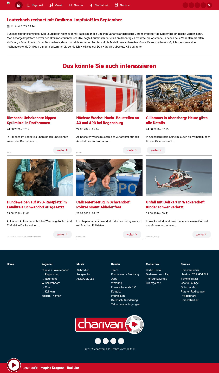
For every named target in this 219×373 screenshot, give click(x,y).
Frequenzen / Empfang (125, 274)
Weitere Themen (51, 295)
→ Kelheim (48, 291)
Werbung (116, 283)
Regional (47, 264)
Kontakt (116, 291)
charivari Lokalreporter (55, 270)
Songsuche (83, 274)
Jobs (114, 278)
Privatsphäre (188, 295)
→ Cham (47, 287)
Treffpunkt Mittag (156, 278)
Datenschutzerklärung (124, 300)
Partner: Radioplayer (193, 291)
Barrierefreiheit (189, 300)
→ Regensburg (50, 274)
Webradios (82, 270)
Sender (115, 264)
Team (114, 270)
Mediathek (152, 264)
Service (185, 264)
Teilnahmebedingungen (125, 304)
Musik (80, 264)
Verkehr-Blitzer (189, 278)
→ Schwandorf (51, 283)
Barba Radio (153, 270)
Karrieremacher (190, 270)
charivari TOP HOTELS (194, 274)
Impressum (118, 295)
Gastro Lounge (190, 283)
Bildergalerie (153, 283)
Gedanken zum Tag (157, 274)
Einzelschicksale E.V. (123, 287)
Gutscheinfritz (189, 287)
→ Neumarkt (49, 278)
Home (10, 264)
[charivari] (8, 5)
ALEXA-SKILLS (85, 278)
